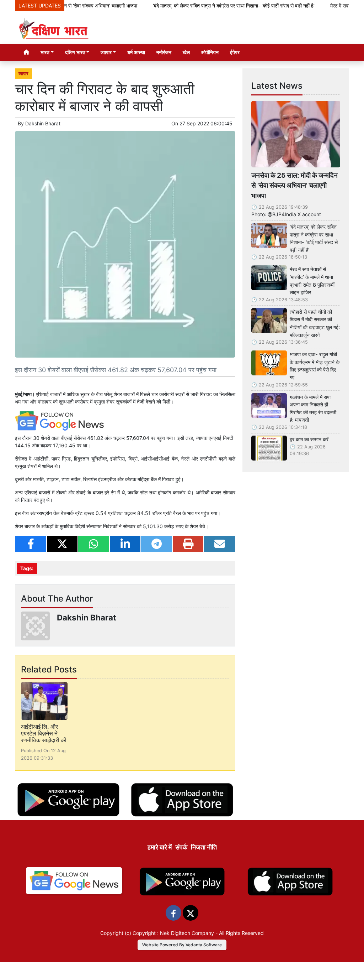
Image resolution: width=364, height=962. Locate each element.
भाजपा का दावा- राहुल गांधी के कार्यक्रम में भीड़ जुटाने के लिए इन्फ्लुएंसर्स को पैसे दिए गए (314, 365)
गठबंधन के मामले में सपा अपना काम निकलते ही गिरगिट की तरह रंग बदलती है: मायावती (313, 408)
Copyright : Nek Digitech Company (173, 933)
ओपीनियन (210, 52)
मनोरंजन (163, 52)
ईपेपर (235, 52)
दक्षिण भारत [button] (75, 52)
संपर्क (181, 847)
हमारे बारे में (160, 847)
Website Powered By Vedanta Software (182, 944)
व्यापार (23, 73)
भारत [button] (45, 52)
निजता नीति (204, 847)
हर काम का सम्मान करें (309, 439)
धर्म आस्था (136, 52)
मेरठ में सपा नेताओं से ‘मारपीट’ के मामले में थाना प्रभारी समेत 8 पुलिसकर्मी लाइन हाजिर (312, 280)
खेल (186, 52)
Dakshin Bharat (42, 123)
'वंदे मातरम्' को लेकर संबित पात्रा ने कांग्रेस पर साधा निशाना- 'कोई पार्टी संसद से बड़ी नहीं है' (218, 5)
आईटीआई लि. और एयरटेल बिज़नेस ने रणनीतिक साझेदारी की (43, 733)
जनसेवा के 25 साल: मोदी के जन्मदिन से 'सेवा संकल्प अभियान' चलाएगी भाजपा (294, 185)
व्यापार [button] (106, 52)
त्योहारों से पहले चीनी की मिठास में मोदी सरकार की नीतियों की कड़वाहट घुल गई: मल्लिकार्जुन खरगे (315, 323)
